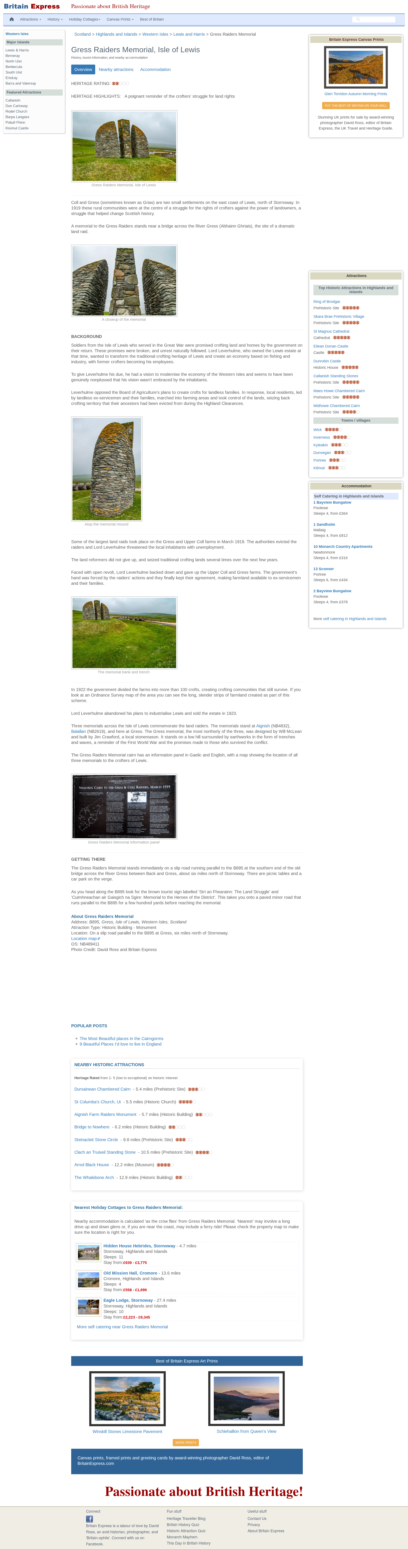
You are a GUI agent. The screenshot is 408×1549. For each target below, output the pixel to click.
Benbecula (14, 67)
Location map (84, 938)
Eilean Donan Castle (330, 346)
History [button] (54, 19)
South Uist (14, 72)
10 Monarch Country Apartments (343, 546)
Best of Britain (152, 19)
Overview (83, 69)
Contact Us (257, 1518)
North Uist (14, 61)
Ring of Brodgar (326, 302)
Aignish (263, 726)
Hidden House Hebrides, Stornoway (139, 1246)
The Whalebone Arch (94, 1177)
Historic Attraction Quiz (186, 1530)
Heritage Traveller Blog (186, 1518)
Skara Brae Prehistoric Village (338, 316)
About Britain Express (266, 1530)
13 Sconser (323, 569)
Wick (317, 430)
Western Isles (17, 34)
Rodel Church (16, 111)
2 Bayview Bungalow (332, 591)
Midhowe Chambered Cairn (336, 406)
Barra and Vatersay (21, 83)
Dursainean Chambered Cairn (102, 1089)
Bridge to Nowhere (91, 1127)
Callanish (13, 100)
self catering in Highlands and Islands (355, 619)
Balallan (78, 731)
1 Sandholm (324, 524)
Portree (319, 460)
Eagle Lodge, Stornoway (128, 1300)
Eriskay (12, 78)
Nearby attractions (116, 69)
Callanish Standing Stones (335, 376)
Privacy (254, 1524)
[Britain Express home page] (34, 6)
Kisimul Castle (17, 128)
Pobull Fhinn (15, 122)
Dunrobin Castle (327, 361)
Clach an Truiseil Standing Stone (105, 1152)
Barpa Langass (17, 117)
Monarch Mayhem (182, 1536)
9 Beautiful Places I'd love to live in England (121, 1044)
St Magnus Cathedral (331, 331)
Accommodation (155, 69)
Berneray (13, 56)
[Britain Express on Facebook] (89, 1518)
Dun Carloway (17, 106)
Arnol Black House (91, 1164)
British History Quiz (183, 1524)
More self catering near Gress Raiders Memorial (122, 1326)
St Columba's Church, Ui (97, 1102)
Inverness (321, 437)
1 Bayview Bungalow (332, 502)
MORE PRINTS (186, 1442)
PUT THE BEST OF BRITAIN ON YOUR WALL (356, 105)
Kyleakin (320, 445)
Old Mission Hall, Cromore (130, 1273)
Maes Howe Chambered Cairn (339, 391)
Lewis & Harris (17, 50)
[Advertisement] (187, 989)
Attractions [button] (29, 19)
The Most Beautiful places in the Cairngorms (121, 1038)
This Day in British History (189, 1543)
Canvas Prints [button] (119, 19)
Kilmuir (319, 468)
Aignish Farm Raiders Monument (105, 1114)
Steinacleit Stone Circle (96, 1139)
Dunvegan (322, 453)
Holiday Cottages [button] (83, 19)
